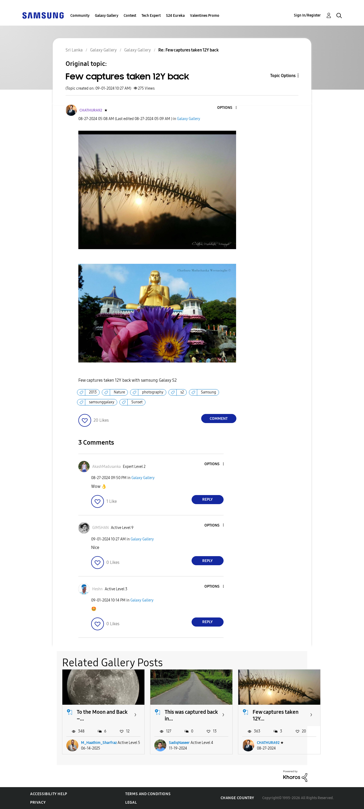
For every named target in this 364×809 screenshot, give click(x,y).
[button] (227, 107)
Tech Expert (151, 15)
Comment (219, 418)
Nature (119, 392)
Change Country (237, 798)
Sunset (137, 402)
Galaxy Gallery (106, 15)
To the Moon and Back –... (102, 715)
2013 (93, 392)
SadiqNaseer (179, 742)
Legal (131, 802)
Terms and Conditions (148, 794)
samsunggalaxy (101, 402)
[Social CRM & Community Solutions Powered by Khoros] (295, 775)
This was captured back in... (191, 715)
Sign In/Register (307, 15)
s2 (182, 392)
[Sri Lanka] (43, 15)
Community (80, 15)
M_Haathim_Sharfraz (99, 742)
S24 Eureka (175, 15)
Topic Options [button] (283, 75)
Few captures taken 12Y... (275, 715)
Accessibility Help (48, 794)
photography (152, 392)
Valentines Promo (204, 15)
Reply (207, 499)
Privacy (38, 802)
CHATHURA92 (268, 742)
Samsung (208, 392)
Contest (130, 15)
